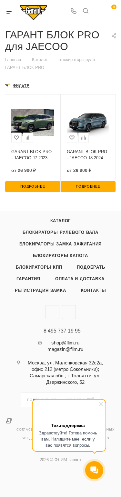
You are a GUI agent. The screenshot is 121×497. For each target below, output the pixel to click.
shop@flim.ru (65, 342)
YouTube (69, 312)
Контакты (93, 290)
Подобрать (91, 267)
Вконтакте (52, 312)
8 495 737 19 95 (62, 330)
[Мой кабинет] (98, 11)
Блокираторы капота (60, 255)
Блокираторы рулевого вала (60, 232)
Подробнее (32, 186)
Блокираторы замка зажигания (60, 244)
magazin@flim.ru (65, 349)
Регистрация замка (40, 290)
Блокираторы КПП (39, 267)
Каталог (60, 220)
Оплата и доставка (80, 278)
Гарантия (28, 278)
